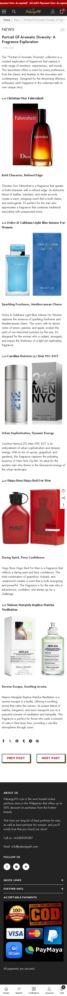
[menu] (4, 11)
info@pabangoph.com (24, 846)
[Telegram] (30, 741)
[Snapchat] (26, 866)
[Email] (37, 741)
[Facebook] (3, 741)
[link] (19, 990)
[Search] (14, 12)
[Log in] (53, 11)
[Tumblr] (23, 741)
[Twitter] (10, 741)
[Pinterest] (17, 741)
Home (7, 20)
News (17, 20)
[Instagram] (16, 866)
